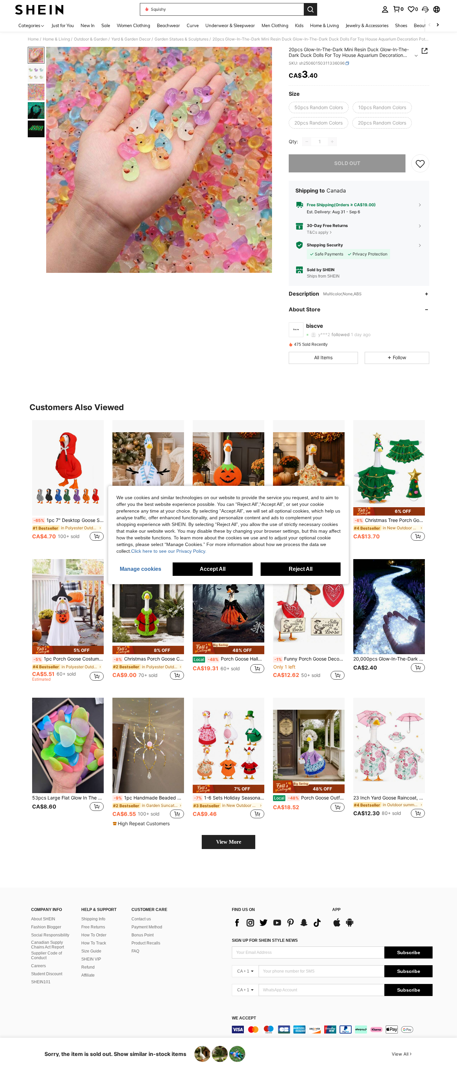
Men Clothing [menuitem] (275, 25)
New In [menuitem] (88, 25)
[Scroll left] (429, 25)
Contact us (141, 919)
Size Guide (91, 951)
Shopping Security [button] (325, 245)
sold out (347, 163)
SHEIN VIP (91, 959)
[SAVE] (420, 163)
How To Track (93, 943)
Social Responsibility (50, 935)
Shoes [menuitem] (401, 25)
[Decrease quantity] (306, 142)
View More (228, 842)
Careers (38, 966)
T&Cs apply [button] (318, 232)
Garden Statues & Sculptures (181, 39)
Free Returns (93, 927)
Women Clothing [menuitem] (133, 25)
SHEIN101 (41, 982)
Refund (88, 967)
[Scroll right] (437, 25)
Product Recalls (145, 943)
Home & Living (56, 39)
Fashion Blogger (46, 927)
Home (33, 39)
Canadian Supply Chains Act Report (47, 944)
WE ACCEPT (244, 1018)
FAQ (135, 951)
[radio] (319, 107)
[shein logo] (39, 9)
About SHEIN (43, 919)
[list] (279, 923)
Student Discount (46, 974)
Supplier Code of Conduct (46, 955)
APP (336, 910)
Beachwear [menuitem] (168, 25)
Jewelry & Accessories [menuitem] (367, 25)
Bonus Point (142, 935)
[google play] (349, 925)
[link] (398, 9)
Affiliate (88, 975)
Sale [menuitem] (105, 25)
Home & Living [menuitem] (324, 25)
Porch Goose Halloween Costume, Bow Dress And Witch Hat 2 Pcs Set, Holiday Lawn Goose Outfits (229, 659)
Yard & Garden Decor (131, 39)
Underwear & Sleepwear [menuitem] (230, 25)
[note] (389, 511)
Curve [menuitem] (193, 25)
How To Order (93, 935)
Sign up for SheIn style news (265, 940)
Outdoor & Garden (90, 39)
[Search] (310, 9)
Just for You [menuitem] (63, 25)
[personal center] (385, 9)
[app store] (337, 925)
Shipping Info (93, 919)
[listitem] (67, 484)
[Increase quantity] (332, 142)
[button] (425, 9)
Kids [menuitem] (299, 25)
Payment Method (146, 927)
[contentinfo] (332, 1029)
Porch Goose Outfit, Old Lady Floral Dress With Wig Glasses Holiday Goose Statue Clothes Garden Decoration (309, 797)
